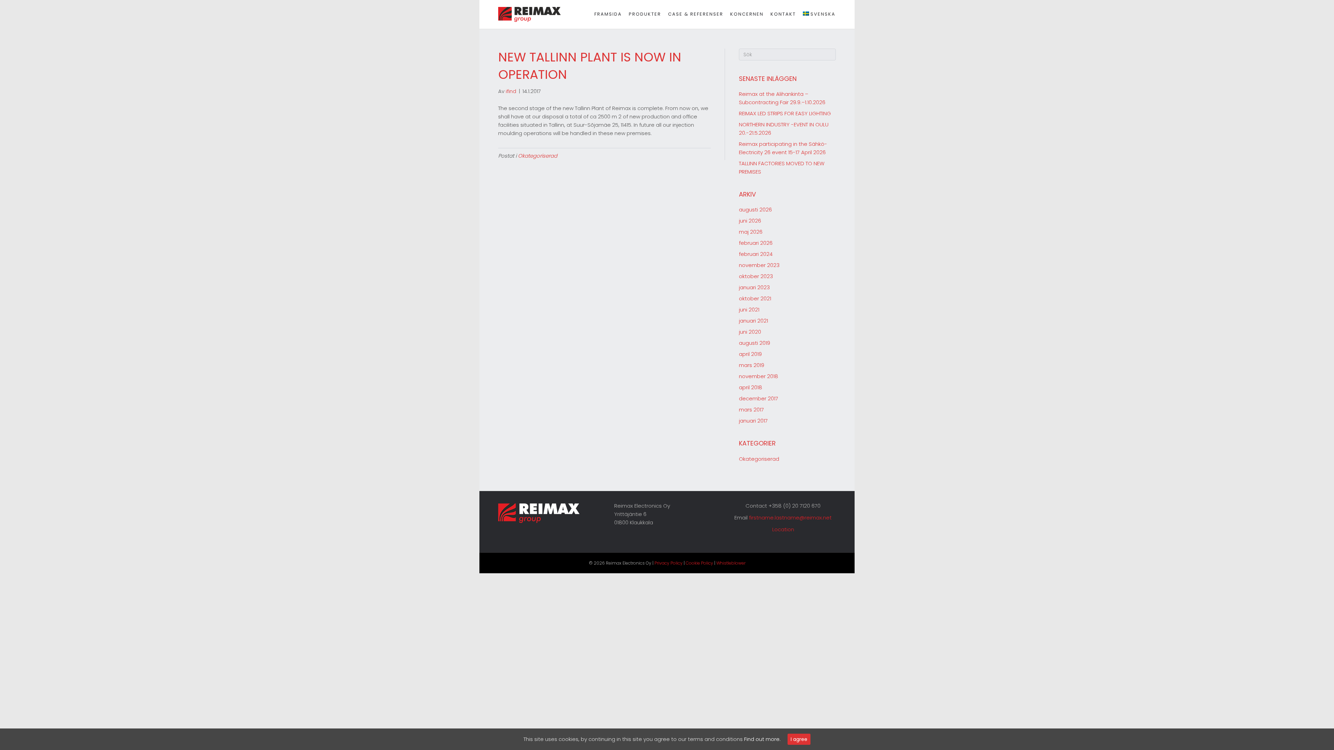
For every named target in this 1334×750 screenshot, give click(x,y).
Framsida (608, 14)
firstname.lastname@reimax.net (790, 517)
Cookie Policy (699, 563)
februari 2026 (756, 243)
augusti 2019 (754, 343)
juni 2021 (749, 309)
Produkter (645, 14)
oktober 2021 (755, 298)
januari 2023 (754, 287)
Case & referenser (695, 14)
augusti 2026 (755, 209)
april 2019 (750, 354)
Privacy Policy (668, 563)
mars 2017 (751, 409)
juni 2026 (750, 220)
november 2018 (758, 376)
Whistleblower (731, 563)
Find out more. (762, 739)
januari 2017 (753, 420)
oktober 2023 (756, 276)
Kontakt (783, 14)
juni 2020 (750, 331)
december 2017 (758, 398)
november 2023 (759, 265)
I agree (799, 739)
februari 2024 (756, 254)
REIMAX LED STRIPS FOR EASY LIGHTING (785, 113)
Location (783, 529)
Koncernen (747, 14)
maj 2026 (751, 231)
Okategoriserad (537, 155)
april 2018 (750, 387)
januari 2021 (753, 320)
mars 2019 (751, 365)
